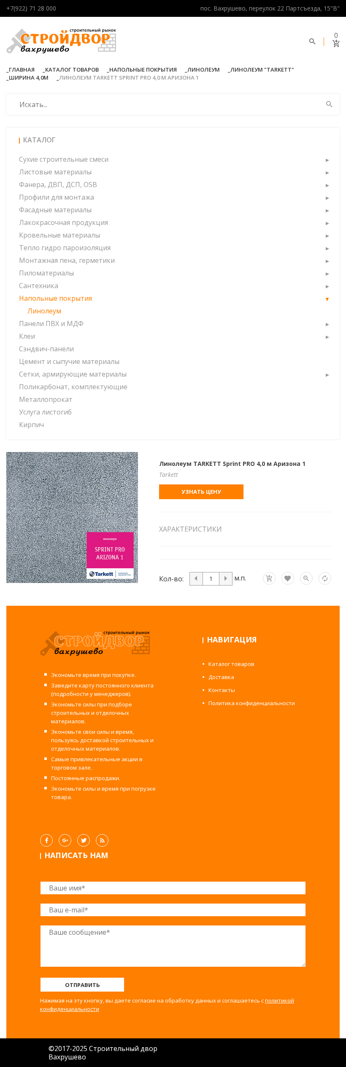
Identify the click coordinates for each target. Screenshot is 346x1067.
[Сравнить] (325, 578)
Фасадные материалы (55, 209)
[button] (327, 159)
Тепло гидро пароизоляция (65, 247)
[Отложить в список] (287, 578)
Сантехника (38, 285)
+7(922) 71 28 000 (31, 8)
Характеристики (190, 529)
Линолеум (203, 69)
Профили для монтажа (56, 197)
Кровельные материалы (59, 235)
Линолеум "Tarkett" (262, 69)
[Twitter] (83, 840)
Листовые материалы (55, 171)
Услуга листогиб (45, 412)
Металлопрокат (46, 399)
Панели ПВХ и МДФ (51, 323)
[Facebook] (46, 840)
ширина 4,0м (29, 77)
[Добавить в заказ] (269, 578)
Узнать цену (201, 491)
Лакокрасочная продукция (63, 222)
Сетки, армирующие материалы (73, 374)
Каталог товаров (72, 69)
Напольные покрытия (143, 69)
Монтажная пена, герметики (67, 260)
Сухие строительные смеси (63, 159)
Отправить (82, 985)
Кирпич (31, 424)
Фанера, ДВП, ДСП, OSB (58, 184)
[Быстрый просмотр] (306, 578)
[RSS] (102, 840)
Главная (22, 69)
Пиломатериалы (46, 273)
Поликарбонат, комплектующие (73, 386)
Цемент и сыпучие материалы (69, 361)
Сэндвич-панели (46, 348)
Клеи (27, 336)
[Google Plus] (65, 840)
